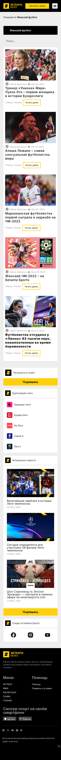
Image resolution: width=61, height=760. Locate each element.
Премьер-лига (22, 404)
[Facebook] (3, 730)
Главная (8, 17)
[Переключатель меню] (55, 6)
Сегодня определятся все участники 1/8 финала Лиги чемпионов (25, 547)
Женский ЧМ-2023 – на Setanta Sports (24, 278)
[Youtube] (12, 730)
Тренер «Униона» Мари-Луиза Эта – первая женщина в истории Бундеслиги (29, 92)
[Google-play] (21, 730)
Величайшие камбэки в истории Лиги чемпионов (29, 502)
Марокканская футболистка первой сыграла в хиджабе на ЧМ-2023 (30, 217)
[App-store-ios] (17, 730)
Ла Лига (18, 425)
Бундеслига (21, 415)
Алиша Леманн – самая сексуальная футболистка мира (27, 154)
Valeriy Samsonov (18, 84)
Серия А (18, 436)
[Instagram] (8, 730)
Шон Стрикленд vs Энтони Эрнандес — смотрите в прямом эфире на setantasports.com (29, 594)
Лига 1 (17, 446)
